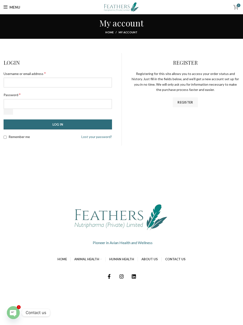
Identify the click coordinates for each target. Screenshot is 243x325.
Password (12, 94)
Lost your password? (96, 137)
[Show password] (8, 112)
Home (109, 32)
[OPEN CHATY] (13, 312)
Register (185, 102)
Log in (57, 124)
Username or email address (25, 73)
